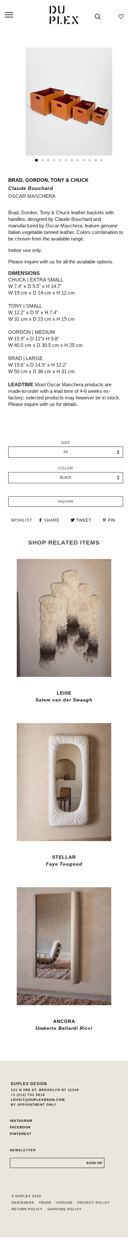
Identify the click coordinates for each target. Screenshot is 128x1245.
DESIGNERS (22, 1202)
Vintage (64, 1202)
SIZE (65, 443)
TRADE (45, 1202)
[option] (69, 102)
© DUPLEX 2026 (26, 1196)
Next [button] (111, 102)
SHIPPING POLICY (64, 1209)
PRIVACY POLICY (93, 1202)
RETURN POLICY (27, 1209)
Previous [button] (26, 102)
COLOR (65, 468)
